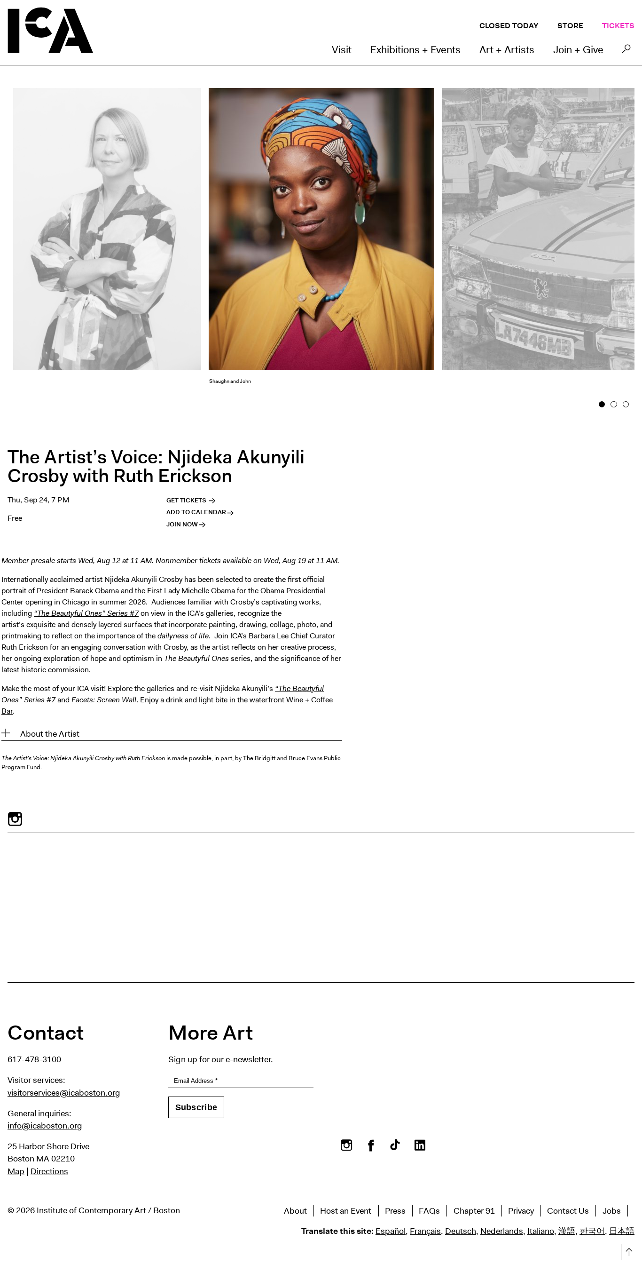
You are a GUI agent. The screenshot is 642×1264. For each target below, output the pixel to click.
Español (391, 1231)
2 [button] (614, 404)
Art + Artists (506, 49)
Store (570, 26)
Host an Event (345, 1210)
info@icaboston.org (45, 1125)
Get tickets (187, 500)
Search (626, 51)
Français (425, 1231)
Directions (49, 1171)
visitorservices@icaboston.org (64, 1092)
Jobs (612, 1210)
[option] (321, 245)
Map (16, 1171)
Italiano (540, 1231)
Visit (342, 49)
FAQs (429, 1210)
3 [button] (625, 404)
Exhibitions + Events (415, 49)
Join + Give (578, 49)
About (295, 1210)
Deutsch (460, 1231)
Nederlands (501, 1231)
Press (395, 1210)
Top (628, 1250)
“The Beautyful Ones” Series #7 (86, 613)
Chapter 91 (474, 1210)
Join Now (182, 524)
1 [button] (601, 404)
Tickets (618, 26)
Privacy (521, 1210)
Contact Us (568, 1210)
